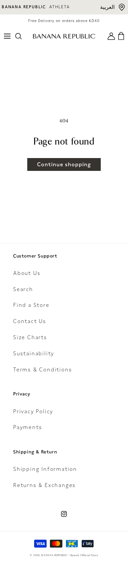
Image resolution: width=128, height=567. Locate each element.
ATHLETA (59, 7)
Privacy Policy (33, 411)
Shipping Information (45, 469)
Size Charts (30, 337)
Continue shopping (64, 164)
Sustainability (33, 353)
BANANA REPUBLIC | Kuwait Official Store (69, 555)
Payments (27, 427)
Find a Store (31, 305)
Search (23, 289)
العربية (107, 7)
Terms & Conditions (42, 369)
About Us (26, 273)
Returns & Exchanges (44, 485)
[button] (7, 36)
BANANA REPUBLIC (24, 7)
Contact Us (29, 321)
